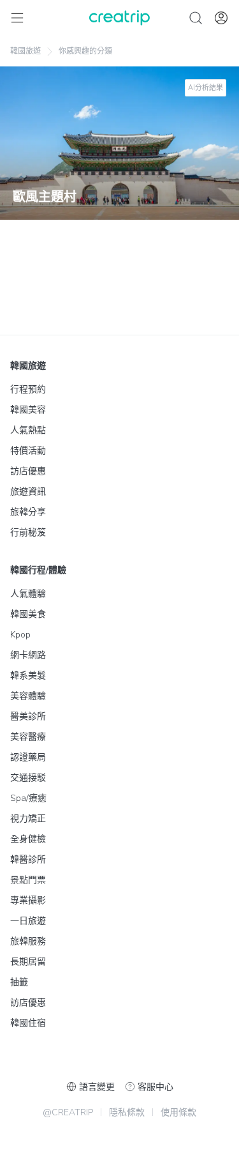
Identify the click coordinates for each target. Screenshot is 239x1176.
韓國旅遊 (25, 51)
